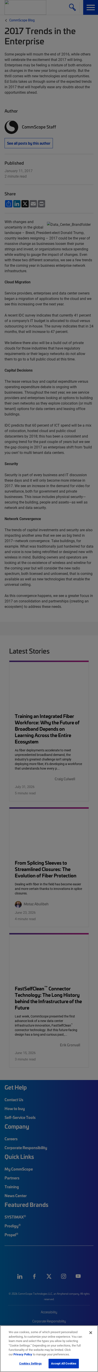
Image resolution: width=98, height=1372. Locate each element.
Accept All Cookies (63, 1363)
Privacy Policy (22, 1354)
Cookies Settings (30, 1363)
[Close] (91, 1333)
